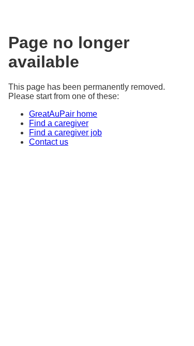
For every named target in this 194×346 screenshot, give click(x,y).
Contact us (48, 141)
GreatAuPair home (63, 113)
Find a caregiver (58, 123)
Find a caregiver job (65, 132)
